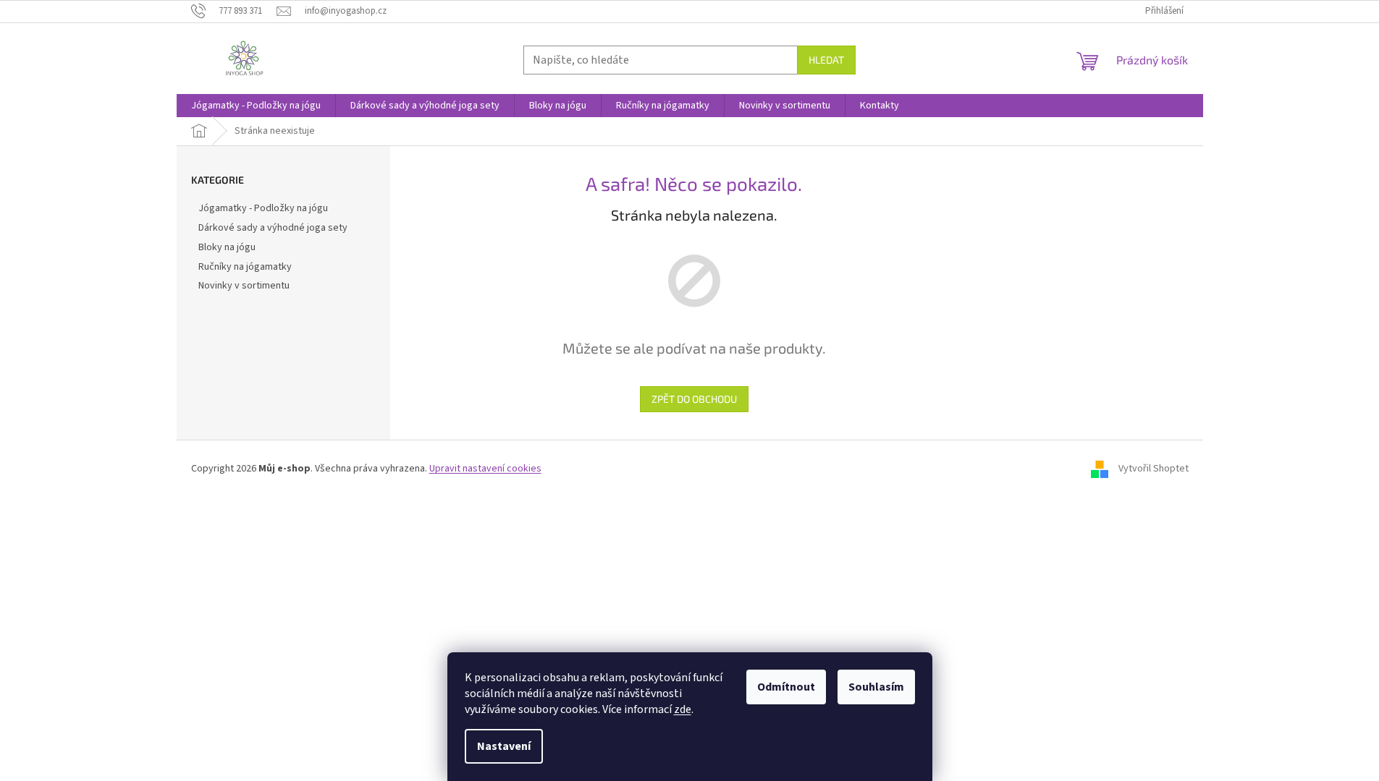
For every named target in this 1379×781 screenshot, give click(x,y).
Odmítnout (786, 687)
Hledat (826, 60)
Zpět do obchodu (694, 399)
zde (682, 709)
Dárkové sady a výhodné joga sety (272, 228)
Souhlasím (876, 687)
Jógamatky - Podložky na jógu (263, 208)
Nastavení (504, 746)
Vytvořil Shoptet (1153, 468)
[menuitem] (256, 105)
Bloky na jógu (227, 247)
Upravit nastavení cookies (485, 468)
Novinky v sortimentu (244, 285)
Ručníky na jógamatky (245, 267)
